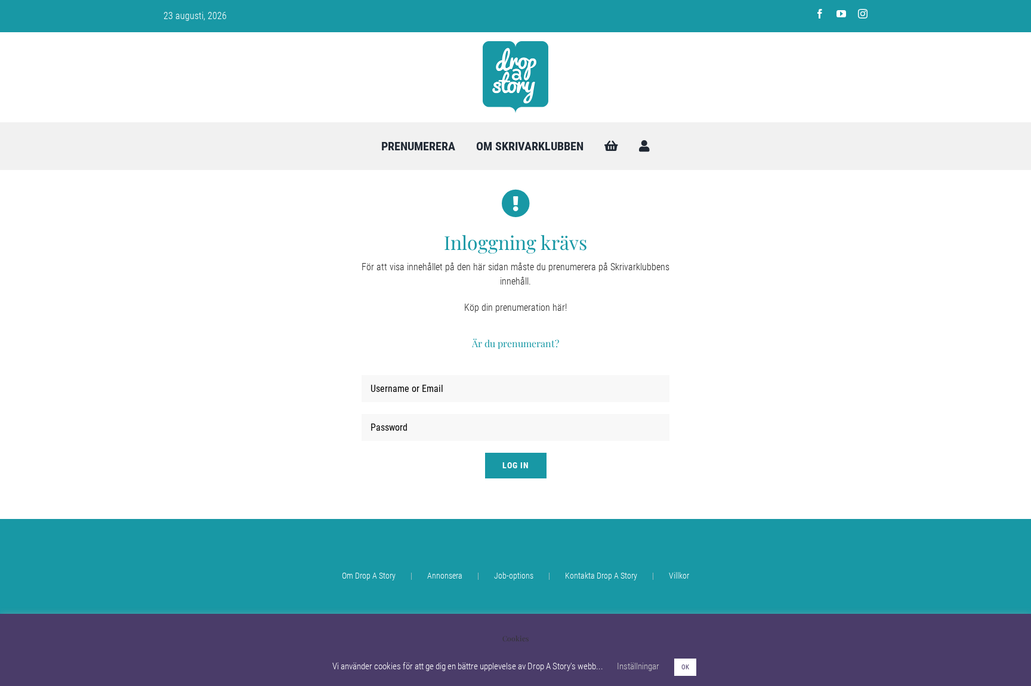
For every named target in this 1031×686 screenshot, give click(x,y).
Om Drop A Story (369, 575)
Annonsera (444, 575)
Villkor (679, 575)
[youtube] (841, 13)
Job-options (513, 575)
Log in (515, 465)
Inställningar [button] (638, 666)
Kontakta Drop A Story (601, 575)
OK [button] (685, 667)
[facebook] (820, 13)
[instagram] (863, 13)
